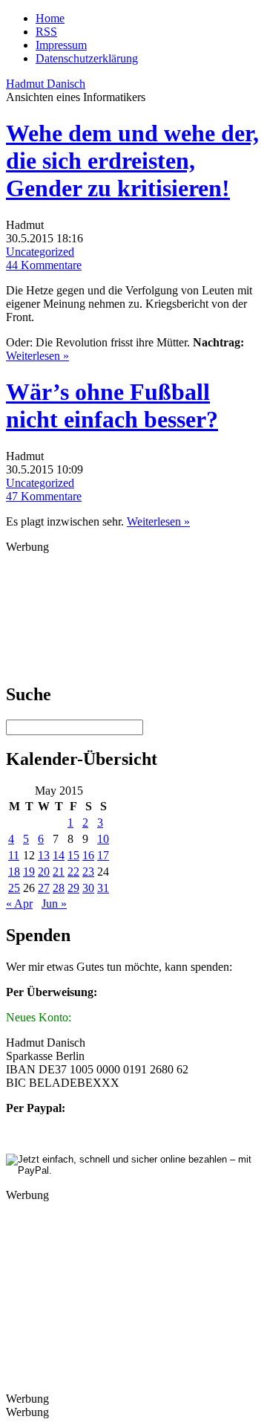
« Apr (19, 903)
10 (103, 839)
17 (103, 855)
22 (73, 871)
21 (59, 871)
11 (13, 855)
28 (59, 888)
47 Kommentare (44, 496)
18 (14, 871)
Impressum (61, 45)
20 (44, 871)
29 (73, 888)
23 (88, 871)
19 (29, 871)
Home (50, 18)
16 (88, 855)
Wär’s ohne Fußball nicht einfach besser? (112, 405)
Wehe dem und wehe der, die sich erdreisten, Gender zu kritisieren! (132, 160)
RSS (46, 31)
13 (44, 855)
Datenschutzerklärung (87, 58)
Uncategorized (40, 251)
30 (88, 888)
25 (14, 888)
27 (44, 888)
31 (103, 888)
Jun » (54, 903)
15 (73, 855)
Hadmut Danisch (45, 83)
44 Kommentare (44, 265)
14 (59, 855)
